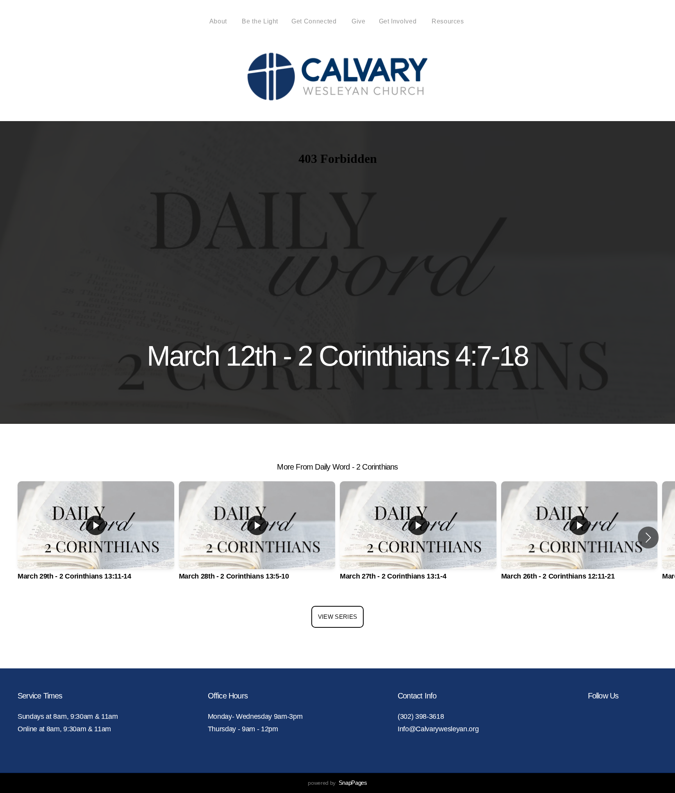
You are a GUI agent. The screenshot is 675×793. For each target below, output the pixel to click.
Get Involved (398, 21)
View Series (337, 616)
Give (359, 21)
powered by (337, 783)
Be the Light (260, 21)
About (219, 21)
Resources (449, 21)
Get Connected (314, 21)
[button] (648, 537)
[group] (96, 537)
